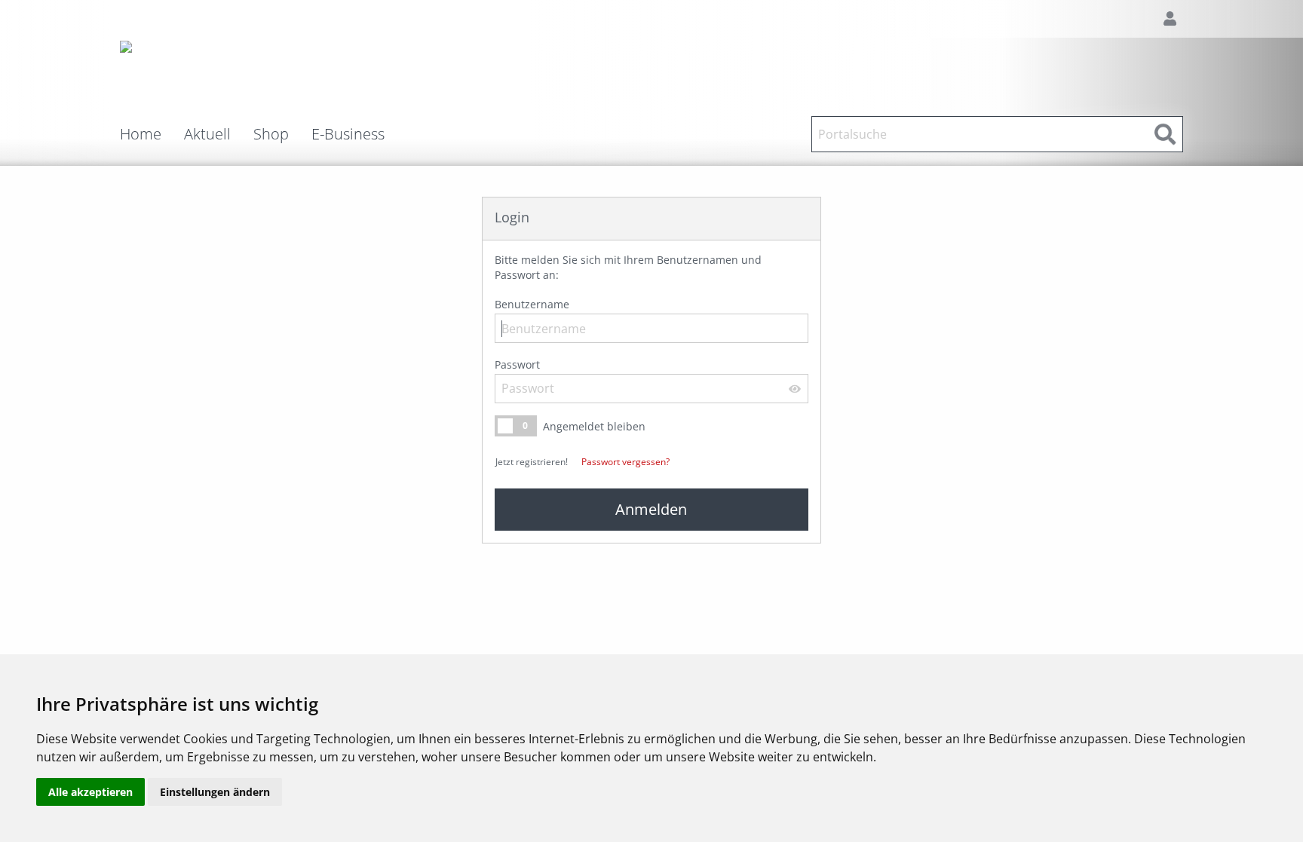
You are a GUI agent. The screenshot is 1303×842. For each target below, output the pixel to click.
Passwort (517, 364)
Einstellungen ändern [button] (215, 792)
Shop (271, 134)
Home (140, 134)
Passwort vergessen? (625, 461)
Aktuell (207, 134)
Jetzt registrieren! (531, 461)
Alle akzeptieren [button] (90, 792)
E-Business (348, 134)
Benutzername (532, 304)
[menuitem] (152, 134)
